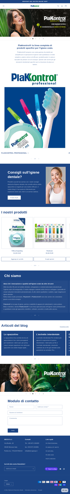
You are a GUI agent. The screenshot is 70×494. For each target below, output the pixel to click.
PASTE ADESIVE (50, 458)
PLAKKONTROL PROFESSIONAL (14, 153)
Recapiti (40, 490)
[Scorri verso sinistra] (31, 159)
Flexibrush (50, 251)
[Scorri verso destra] (39, 159)
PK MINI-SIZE (50, 455)
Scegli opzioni (49, 259)
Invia (12, 430)
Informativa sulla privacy (31, 490)
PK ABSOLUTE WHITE (52, 447)
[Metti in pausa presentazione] (44, 39)
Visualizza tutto (64, 326)
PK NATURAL (50, 451)
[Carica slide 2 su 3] (33, 38)
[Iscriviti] (33, 469)
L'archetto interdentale (48, 334)
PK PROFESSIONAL (52, 443)
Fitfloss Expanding (17, 251)
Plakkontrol (11, 490)
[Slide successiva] (39, 39)
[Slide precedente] (26, 39)
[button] (3, 6)
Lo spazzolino (11, 334)
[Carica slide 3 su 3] (35, 38)
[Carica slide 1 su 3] (30, 38)
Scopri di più (14, 197)
